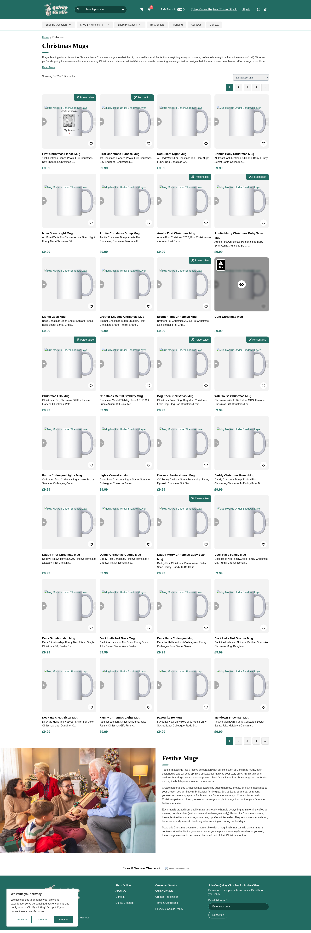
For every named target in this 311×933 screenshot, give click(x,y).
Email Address (217, 900)
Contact (119, 896)
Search (123, 9)
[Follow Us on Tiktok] (265, 9)
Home (45, 37)
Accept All (63, 919)
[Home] (56, 9)
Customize (21, 919)
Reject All (42, 919)
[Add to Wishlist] (91, 143)
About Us (120, 890)
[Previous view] (43, 122)
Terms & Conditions (166, 902)
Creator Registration (167, 896)
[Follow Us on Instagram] (258, 9)
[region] (42, 908)
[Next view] (96, 122)
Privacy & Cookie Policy (169, 909)
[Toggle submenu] (70, 25)
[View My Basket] (141, 9)
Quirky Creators (124, 902)
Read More (48, 67)
